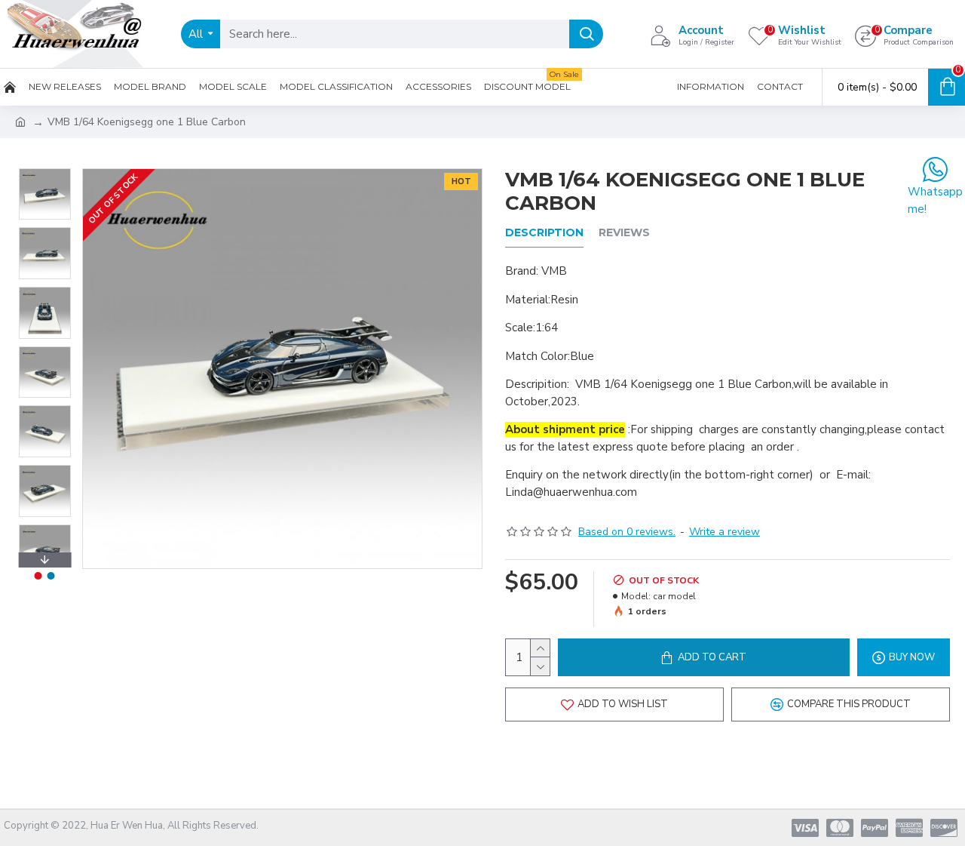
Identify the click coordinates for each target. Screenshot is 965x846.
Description (544, 232)
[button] (44, 172)
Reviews (624, 232)
